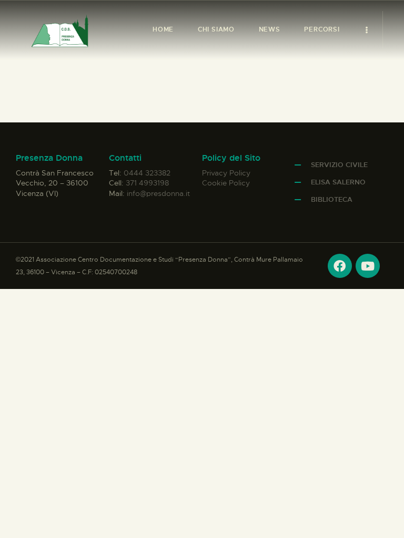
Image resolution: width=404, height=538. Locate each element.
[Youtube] (368, 266)
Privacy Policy (226, 173)
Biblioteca (331, 199)
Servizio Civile (339, 164)
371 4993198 (147, 183)
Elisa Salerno (338, 182)
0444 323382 (147, 173)
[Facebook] (340, 266)
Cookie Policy (226, 183)
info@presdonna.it (158, 193)
